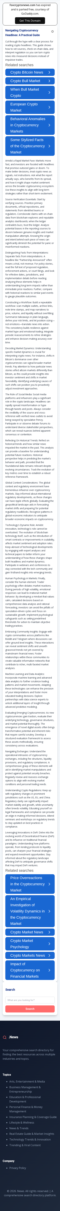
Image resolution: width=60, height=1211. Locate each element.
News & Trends (18, 1128)
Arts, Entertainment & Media (27, 1081)
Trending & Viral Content (25, 1145)
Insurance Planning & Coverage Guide (33, 1117)
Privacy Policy (17, 1168)
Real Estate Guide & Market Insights (31, 1134)
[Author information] (52, 31)
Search (30, 1008)
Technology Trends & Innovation (30, 1139)
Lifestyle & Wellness (21, 1122)
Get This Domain (30, 20)
